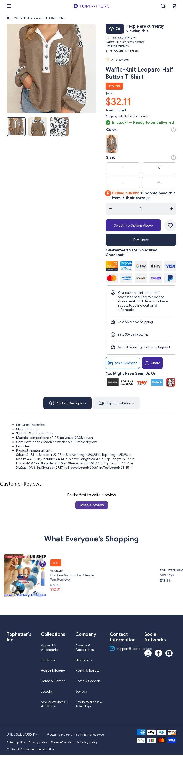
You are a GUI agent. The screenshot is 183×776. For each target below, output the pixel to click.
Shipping (111, 116)
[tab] (116, 403)
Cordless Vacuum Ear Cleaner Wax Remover (23, 577)
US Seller (7, 570)
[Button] (173, 129)
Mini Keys (118, 575)
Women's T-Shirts (126, 50)
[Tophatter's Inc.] (91, 5)
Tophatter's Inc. (123, 570)
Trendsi (123, 46)
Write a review (91, 505)
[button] (174, 6)
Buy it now (141, 239)
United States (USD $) (21, 734)
